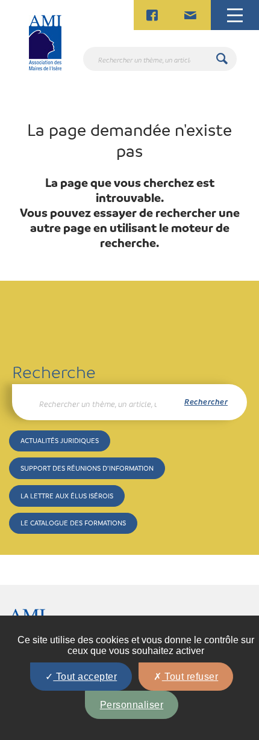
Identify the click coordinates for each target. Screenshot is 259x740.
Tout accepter (85, 676)
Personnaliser (132, 705)
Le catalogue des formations (73, 522)
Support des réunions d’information (87, 467)
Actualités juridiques (59, 440)
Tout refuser (190, 676)
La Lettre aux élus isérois (66, 495)
